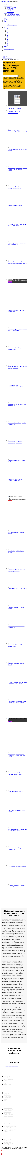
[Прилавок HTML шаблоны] (14, 1065)
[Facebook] (1, 1148)
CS (7, 43)
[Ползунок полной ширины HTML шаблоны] (11, 1065)
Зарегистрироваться (9, 49)
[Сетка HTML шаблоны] (6, 1065)
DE (7, 30)
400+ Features (7, 1095)
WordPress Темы (10, 9)
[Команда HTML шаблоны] (7, 1065)
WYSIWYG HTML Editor (10, 1129)
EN (7, 29)
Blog (5, 1100)
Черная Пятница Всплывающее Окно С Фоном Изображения (17, 169)
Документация (10, 23)
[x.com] (1, 1152)
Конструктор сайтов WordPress (13, 15)
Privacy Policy (7, 1077)
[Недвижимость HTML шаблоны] (5, 1056)
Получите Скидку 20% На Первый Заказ (16, 886)
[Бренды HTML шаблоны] (12, 1065)
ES (7, 35)
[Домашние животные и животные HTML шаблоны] (6, 1056)
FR (7, 33)
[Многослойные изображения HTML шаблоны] (10, 1065)
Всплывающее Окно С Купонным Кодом (16, 570)
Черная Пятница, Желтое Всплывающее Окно (17, 131)
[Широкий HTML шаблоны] (16, 1065)
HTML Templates (8, 1110)
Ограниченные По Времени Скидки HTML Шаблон (17, 701)
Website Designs (7, 1139)
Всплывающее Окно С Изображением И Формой (14, 107)
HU (7, 42)
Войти (5, 46)
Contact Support (7, 1084)
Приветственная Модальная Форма (17, 866)
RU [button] (4, 27)
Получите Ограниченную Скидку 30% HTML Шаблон (17, 262)
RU (7, 41)
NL (7, 31)
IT (7, 34)
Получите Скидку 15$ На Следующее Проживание (17, 683)
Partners (5, 1082)
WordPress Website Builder (10, 1126)
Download (6, 1093)
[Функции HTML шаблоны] (15, 1065)
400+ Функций (7, 4)
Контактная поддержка (12, 25)
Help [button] (5, 21)
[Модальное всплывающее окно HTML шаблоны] (9, 1065)
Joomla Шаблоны (10, 10)
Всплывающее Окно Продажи (15, 205)
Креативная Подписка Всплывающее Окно (17, 329)
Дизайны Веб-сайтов (11, 8)
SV (7, 45)
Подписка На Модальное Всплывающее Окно (14, 112)
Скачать (5, 3)
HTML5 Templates (8, 1114)
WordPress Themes (8, 1109)
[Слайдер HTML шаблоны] (8, 1065)
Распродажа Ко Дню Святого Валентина (15, 442)
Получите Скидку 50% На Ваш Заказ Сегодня (17, 829)
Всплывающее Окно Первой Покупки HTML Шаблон (15, 480)
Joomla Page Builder (8, 1127)
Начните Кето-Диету (17, 588)
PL (7, 37)
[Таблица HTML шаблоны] (13, 1065)
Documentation (7, 1097)
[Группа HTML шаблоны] (17, 1065)
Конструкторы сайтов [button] (8, 13)
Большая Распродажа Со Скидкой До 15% (17, 367)
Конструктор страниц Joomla (13, 16)
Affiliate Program (8, 1096)
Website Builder (7, 1123)
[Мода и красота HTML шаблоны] (10, 1056)
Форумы (5, 19)
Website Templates (8, 1108)
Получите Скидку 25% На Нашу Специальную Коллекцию (16, 755)
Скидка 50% (15, 791)
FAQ (5, 1092)
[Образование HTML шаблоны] (8, 1056)
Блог (5, 20)
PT (7, 38)
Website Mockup (8, 1144)
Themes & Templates (8, 1104)
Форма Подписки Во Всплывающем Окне (17, 243)
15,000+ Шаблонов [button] (8, 6)
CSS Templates (7, 1112)
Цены (5, 18)
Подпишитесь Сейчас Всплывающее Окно (17, 225)
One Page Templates (8, 1116)
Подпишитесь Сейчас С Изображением (16, 386)
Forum (5, 1099)
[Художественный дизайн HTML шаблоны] (9, 1056)
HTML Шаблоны (10, 12)
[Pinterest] (1, 1154)
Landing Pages (7, 1142)
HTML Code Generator (9, 1131)
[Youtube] (1, 1150)
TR (7, 39)
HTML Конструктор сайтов (13, 14)
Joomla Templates (8, 1113)
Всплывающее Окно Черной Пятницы (15, 187)
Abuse (5, 1083)
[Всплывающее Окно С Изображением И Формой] (17, 105)
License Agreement (8, 1079)
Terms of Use (7, 1076)
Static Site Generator (8, 1130)
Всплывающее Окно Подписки (16, 348)
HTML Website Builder (9, 1125)
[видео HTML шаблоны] (5, 1065)
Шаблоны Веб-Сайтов (11, 7)
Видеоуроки (9, 22)
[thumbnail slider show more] (5, 1057)
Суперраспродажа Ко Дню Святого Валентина (17, 773)
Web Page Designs (8, 1140)
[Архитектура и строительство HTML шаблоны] (7, 1056)
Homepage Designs (8, 1143)
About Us (6, 1080)
